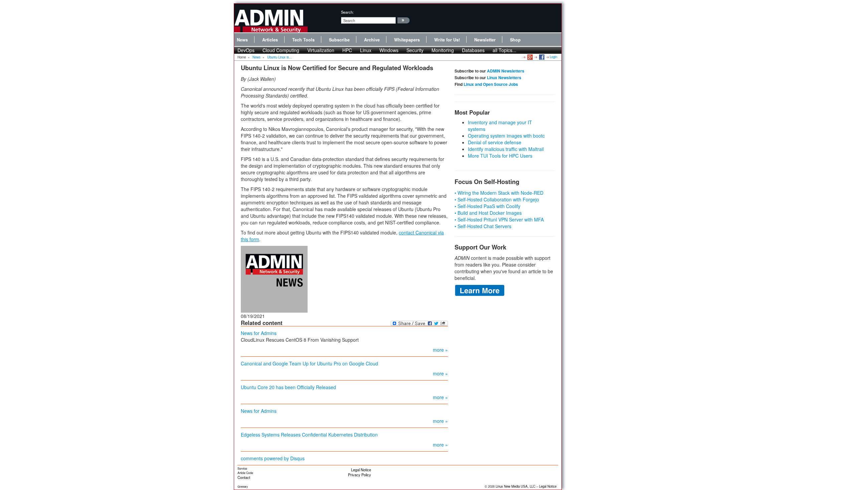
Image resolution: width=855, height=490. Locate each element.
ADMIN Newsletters (505, 71)
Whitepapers (407, 40)
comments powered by (273, 458)
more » (440, 349)
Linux (365, 50)
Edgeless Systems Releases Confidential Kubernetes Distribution (309, 434)
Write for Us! (447, 40)
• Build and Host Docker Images (488, 212)
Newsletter (485, 40)
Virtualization (320, 50)
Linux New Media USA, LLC (515, 486)
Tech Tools (303, 40)
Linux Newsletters (504, 77)
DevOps (245, 50)
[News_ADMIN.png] (274, 278)
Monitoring (443, 50)
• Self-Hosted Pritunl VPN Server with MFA (499, 219)
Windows (388, 50)
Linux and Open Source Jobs (491, 84)
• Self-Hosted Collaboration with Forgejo (497, 199)
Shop (515, 40)
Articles (270, 40)
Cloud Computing (281, 50)
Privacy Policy (359, 474)
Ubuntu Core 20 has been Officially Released (288, 387)
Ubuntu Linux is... (279, 57)
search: (347, 12)
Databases (473, 50)
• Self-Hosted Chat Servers (483, 226)
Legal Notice (361, 469)
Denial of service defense (494, 142)
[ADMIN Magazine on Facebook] (541, 56)
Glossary (242, 486)
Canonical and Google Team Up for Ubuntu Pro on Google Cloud (309, 363)
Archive (372, 40)
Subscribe (339, 40)
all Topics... (504, 50)
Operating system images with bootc (506, 135)
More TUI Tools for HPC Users (500, 155)
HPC (347, 50)
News (242, 40)
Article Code (245, 473)
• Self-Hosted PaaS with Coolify (487, 206)
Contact (243, 477)
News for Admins (259, 333)
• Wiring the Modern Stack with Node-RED (499, 192)
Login (553, 56)
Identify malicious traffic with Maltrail (506, 149)
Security (414, 50)
